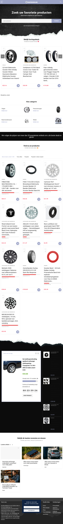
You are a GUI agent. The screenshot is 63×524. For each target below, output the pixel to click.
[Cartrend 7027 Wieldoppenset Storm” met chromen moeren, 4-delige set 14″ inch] (52, 171)
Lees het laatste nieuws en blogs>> (31, 25)
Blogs (44, 510)
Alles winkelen (46, 507)
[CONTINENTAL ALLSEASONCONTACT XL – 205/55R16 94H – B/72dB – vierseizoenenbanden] (52, 56)
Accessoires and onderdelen (9, 65)
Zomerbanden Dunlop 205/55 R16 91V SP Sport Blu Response (30, 270)
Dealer (3, 490)
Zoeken (56, 20)
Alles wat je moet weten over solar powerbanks (30, 462)
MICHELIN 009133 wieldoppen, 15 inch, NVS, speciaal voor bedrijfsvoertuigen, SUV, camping (10, 319)
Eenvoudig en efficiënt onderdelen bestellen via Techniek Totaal (9, 486)
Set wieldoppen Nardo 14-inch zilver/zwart (55, 410)
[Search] (60, 2)
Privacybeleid (56, 505)
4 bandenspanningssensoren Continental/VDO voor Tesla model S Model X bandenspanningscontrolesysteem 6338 (55, 390)
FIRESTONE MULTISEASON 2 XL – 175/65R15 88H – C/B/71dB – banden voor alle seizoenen (10, 186)
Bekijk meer (4, 110)
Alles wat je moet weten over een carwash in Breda (52, 463)
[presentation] (3, 56)
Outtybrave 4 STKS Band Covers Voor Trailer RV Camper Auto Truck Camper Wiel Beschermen (11, 72)
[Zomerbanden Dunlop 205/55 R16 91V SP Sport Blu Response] (31, 257)
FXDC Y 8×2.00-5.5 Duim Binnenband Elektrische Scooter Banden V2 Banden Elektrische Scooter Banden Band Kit (31, 186)
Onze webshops (46, 512)
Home (44, 505)
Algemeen (4, 467)
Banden (25, 65)
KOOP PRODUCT (18, 85)
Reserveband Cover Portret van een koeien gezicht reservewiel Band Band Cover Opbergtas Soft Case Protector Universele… (55, 364)
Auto (45, 467)
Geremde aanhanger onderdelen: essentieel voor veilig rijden (9, 463)
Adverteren (45, 514)
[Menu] (2, 2)
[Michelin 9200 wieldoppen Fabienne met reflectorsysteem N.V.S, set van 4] (10, 257)
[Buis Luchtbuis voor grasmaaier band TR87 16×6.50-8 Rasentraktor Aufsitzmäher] (52, 213)
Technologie (25, 465)
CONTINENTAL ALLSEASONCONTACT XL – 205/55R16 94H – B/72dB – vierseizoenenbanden (51, 72)
